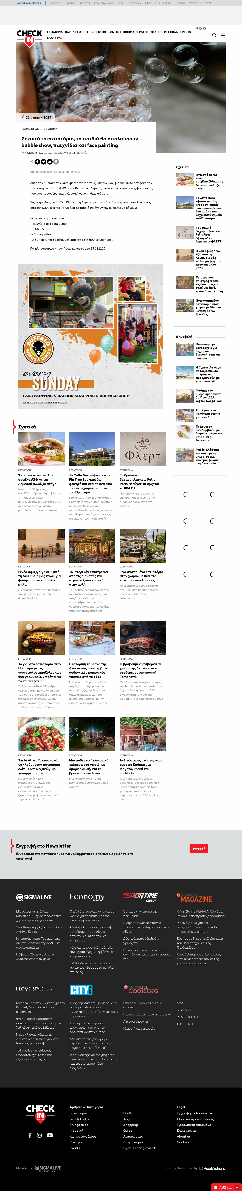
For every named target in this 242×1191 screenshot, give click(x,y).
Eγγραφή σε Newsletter (195, 1113)
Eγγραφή (198, 849)
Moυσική (76, 1130)
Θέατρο (76, 1142)
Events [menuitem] (185, 32)
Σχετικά (27, 427)
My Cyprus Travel (200, 3)
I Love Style (134, 3)
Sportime (84, 3)
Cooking (180, 3)
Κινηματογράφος (83, 1136)
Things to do (79, 1124)
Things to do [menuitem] (96, 32)
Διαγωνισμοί (133, 1142)
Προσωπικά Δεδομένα (194, 1124)
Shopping (130, 1124)
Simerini (70, 3)
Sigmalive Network (28, 3)
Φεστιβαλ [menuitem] (171, 32)
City (120, 3)
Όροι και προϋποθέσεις (195, 1119)
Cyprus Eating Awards (139, 1148)
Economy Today (104, 3)
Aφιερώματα (133, 1136)
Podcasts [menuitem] (54, 38)
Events (75, 1148)
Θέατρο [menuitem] (156, 32)
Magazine (165, 3)
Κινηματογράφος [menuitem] (135, 32)
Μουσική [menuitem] (114, 32)
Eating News (30, 128)
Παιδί (127, 1113)
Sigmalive (55, 3)
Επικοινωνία (186, 1130)
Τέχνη (127, 1119)
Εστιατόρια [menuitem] (55, 32)
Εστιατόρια (50, 128)
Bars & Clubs (79, 1119)
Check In (150, 3)
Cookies (183, 1142)
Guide (127, 1130)
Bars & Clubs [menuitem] (74, 32)
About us (184, 1136)
